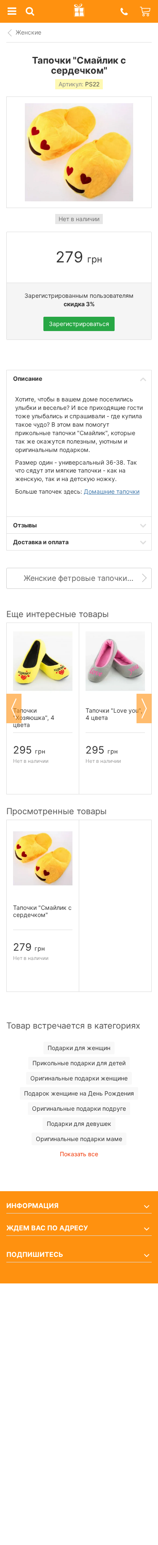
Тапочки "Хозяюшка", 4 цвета (33, 717)
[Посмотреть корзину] (146, 11)
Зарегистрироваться (79, 323)
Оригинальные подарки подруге (79, 1108)
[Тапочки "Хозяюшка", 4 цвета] (43, 661)
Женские (28, 32)
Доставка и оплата (41, 541)
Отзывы (25, 525)
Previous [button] (13, 708)
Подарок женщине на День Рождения (79, 1093)
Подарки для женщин (79, 1047)
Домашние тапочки (111, 491)
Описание (27, 378)
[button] (124, 11)
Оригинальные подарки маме (79, 1138)
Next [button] (144, 708)
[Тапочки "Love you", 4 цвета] (115, 661)
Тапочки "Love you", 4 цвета (114, 714)
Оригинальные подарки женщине (79, 1078)
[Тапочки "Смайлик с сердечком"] (43, 858)
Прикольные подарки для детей (79, 1063)
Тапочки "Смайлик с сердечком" (42, 911)
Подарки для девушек (79, 1123)
